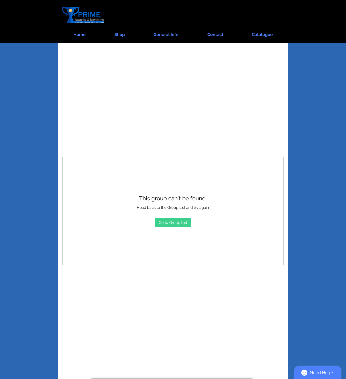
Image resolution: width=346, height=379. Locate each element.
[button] (119, 32)
